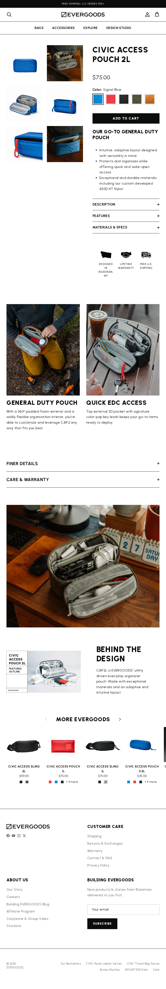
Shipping (94, 836)
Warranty (94, 851)
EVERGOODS (15, 967)
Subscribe (102, 923)
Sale (156, 969)
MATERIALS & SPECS (110, 227)
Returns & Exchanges (105, 843)
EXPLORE (90, 28)
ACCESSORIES (63, 28)
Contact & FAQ (99, 858)
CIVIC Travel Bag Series (143, 963)
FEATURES (101, 216)
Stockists (13, 926)
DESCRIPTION (104, 204)
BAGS (39, 28)
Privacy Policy (98, 865)
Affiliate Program (20, 911)
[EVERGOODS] (83, 14)
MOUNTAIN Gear (136, 969)
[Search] (9, 14)
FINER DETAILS (22, 463)
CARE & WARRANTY (27, 479)
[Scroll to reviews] (126, 70)
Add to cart (126, 118)
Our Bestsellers (71, 963)
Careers (13, 897)
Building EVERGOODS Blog (27, 904)
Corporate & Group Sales (27, 919)
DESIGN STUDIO (118, 28)
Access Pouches (110, 969)
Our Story (14, 889)
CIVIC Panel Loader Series (104, 963)
